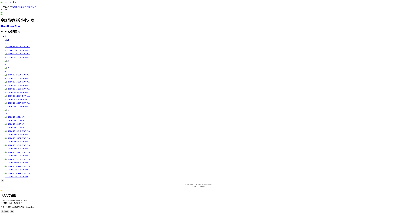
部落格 (12, 26)
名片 (19, 26)
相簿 (5, 26)
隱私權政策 (194, 186)
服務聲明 (202, 186)
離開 (12, 211)
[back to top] (2, 180)
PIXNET (190, 184)
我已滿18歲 (5, 211)
